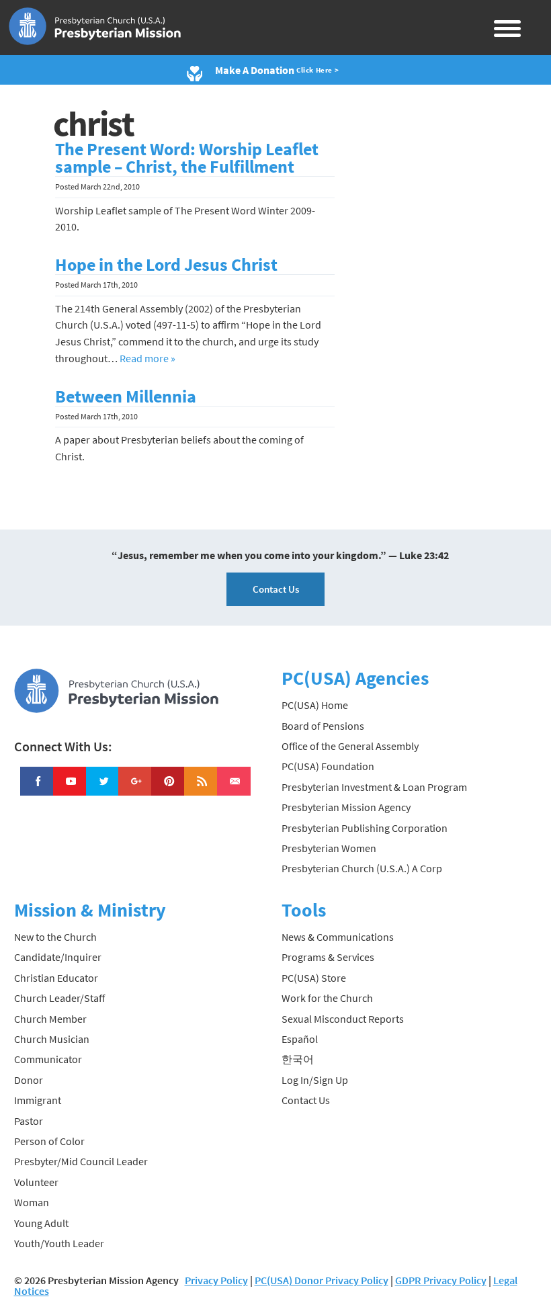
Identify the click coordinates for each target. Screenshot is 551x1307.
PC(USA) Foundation (328, 766)
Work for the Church (327, 998)
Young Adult (41, 1223)
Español (300, 1039)
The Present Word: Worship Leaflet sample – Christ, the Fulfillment (187, 157)
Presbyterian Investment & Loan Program (374, 787)
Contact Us (276, 589)
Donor (28, 1080)
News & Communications (338, 936)
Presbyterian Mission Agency (346, 807)
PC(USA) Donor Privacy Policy (321, 1280)
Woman (31, 1202)
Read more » (147, 358)
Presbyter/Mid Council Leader (81, 1161)
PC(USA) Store (314, 977)
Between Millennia (125, 396)
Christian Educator (56, 977)
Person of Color (49, 1141)
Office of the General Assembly (350, 746)
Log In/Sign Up (315, 1080)
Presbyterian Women (329, 848)
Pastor (28, 1121)
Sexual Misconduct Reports (343, 1018)
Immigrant (37, 1100)
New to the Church (55, 936)
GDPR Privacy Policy (440, 1280)
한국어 (298, 1059)
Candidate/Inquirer (57, 957)
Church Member (50, 1018)
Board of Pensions (323, 725)
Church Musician (51, 1039)
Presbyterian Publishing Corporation (365, 828)
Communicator (48, 1059)
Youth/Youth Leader (59, 1243)
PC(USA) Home (315, 705)
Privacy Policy (216, 1280)
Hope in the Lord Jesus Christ (166, 265)
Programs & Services (328, 957)
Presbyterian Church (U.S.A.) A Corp (362, 868)
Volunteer (36, 1182)
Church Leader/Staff (59, 998)
